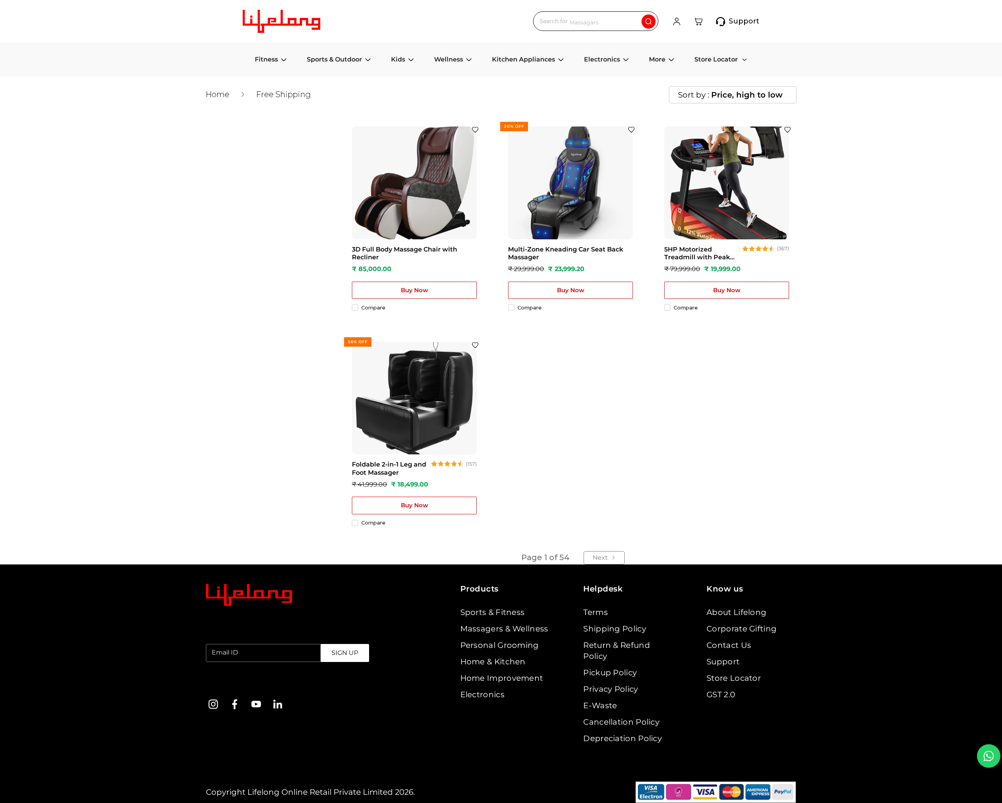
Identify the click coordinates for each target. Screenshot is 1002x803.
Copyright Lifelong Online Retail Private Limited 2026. (310, 792)
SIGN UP (345, 653)
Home (217, 94)
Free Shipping (283, 94)
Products (479, 588)
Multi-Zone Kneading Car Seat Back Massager (565, 253)
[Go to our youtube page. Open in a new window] (256, 704)
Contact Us (728, 645)
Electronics (482, 694)
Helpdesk (603, 588)
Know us (724, 588)
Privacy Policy (610, 689)
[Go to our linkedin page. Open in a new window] (277, 704)
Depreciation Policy (622, 738)
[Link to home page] (249, 595)
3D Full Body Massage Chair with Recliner (404, 253)
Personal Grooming (499, 645)
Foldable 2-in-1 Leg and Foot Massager (389, 468)
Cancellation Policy (621, 722)
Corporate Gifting (741, 628)
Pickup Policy (610, 672)
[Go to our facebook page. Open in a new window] (234, 704)
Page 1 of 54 (545, 557)
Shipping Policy (614, 628)
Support (722, 661)
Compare (373, 307)
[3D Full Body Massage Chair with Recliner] (414, 183)
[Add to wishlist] (475, 129)
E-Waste (600, 705)
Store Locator (733, 678)
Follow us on (231, 684)
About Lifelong (736, 612)
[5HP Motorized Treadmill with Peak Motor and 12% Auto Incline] (726, 183)
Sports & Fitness (492, 612)
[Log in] (676, 21)
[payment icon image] (715, 792)
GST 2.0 (720, 694)
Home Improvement (501, 678)
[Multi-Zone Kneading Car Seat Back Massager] (570, 183)
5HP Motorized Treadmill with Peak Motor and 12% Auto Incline (697, 254)
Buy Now (414, 290)
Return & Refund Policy (616, 650)
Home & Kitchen (493, 661)
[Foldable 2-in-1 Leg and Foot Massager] (414, 398)
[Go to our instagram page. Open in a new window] (213, 704)
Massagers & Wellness (504, 628)
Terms (595, 612)
